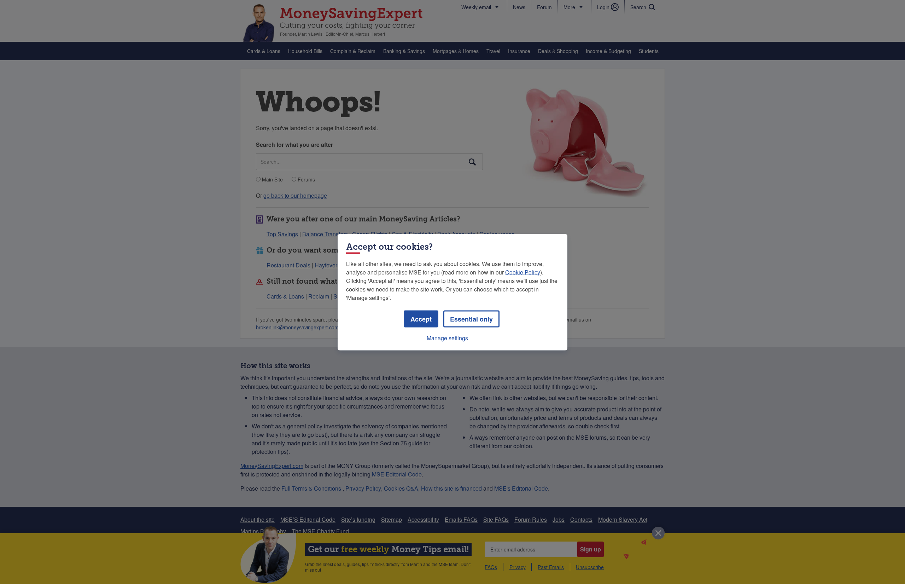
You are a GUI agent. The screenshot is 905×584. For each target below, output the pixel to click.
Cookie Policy (522, 272)
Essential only (471, 318)
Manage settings (447, 338)
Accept (421, 318)
